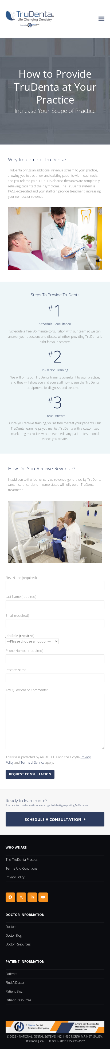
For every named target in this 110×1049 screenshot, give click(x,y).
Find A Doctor (15, 982)
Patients (11, 974)
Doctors (11, 926)
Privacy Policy (15, 877)
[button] (101, 19)
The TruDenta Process (21, 859)
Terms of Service (33, 762)
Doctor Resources (18, 944)
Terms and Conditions (21, 868)
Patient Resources (18, 1000)
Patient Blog (14, 991)
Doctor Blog (14, 935)
